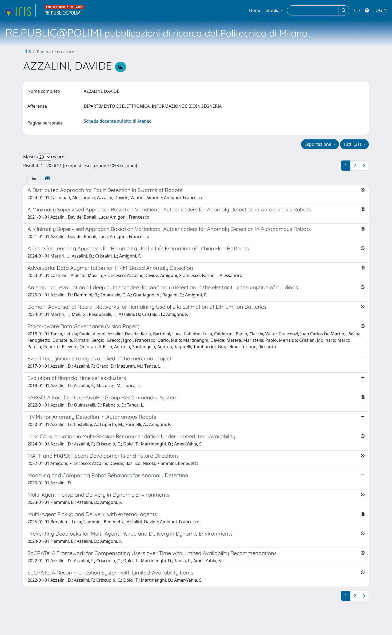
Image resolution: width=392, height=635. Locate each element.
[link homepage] (19, 10)
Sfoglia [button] (272, 10)
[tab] (34, 178)
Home (255, 10)
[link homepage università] (64, 10)
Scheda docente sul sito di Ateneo (118, 121)
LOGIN (380, 10)
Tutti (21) (352, 144)
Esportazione (318, 144)
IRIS (27, 52)
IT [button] (355, 10)
